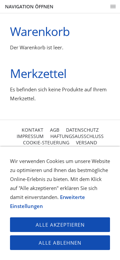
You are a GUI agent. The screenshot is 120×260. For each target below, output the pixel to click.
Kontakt (32, 130)
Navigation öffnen (29, 6)
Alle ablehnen (60, 242)
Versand (86, 142)
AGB (54, 130)
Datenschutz (82, 130)
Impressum (30, 136)
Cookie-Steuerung (46, 142)
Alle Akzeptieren (60, 224)
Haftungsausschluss (77, 136)
